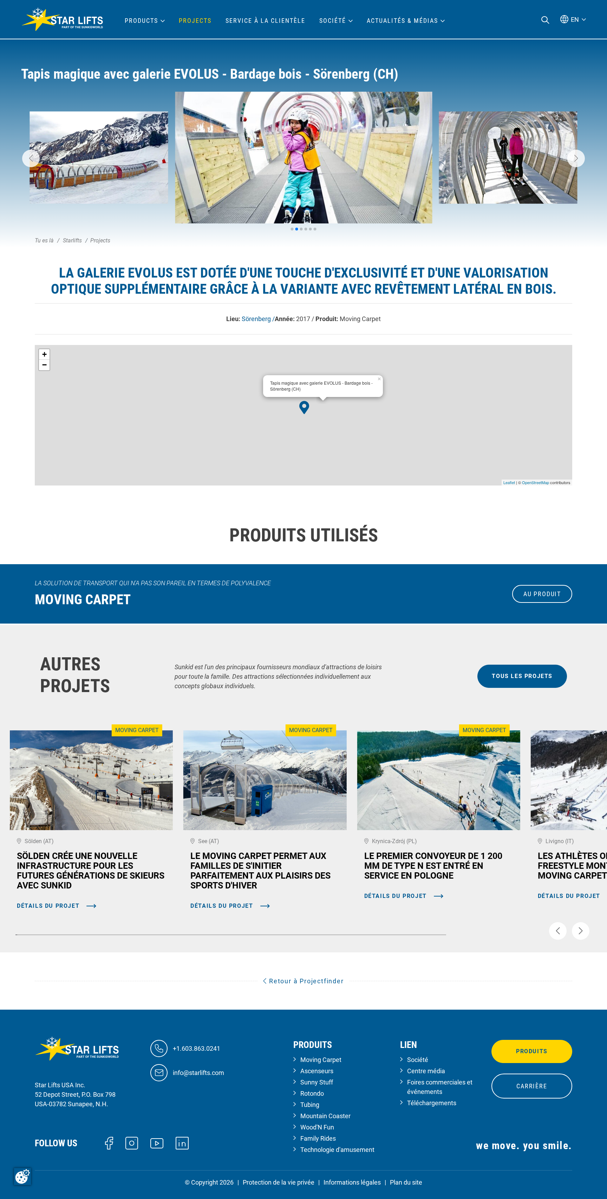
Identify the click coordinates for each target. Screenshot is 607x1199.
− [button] (44, 364)
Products (141, 20)
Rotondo (312, 1093)
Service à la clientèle (265, 20)
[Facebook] (109, 1142)
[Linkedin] (182, 1142)
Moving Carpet (320, 1059)
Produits (532, 1051)
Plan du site (406, 1182)
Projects (195, 20)
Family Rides (318, 1138)
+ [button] (44, 354)
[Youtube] (156, 1142)
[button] (31, 158)
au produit (542, 594)
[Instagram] (131, 1142)
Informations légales (352, 1182)
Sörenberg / (258, 318)
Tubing (309, 1104)
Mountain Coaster (325, 1116)
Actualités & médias (402, 20)
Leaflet (509, 482)
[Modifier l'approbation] (22, 1176)
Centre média (426, 1071)
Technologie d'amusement (337, 1149)
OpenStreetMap (535, 482)
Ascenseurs (316, 1071)
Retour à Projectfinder (305, 981)
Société (417, 1059)
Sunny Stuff (316, 1082)
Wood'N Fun (317, 1127)
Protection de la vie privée (278, 1182)
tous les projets (522, 676)
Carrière (531, 1086)
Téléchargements (431, 1103)
